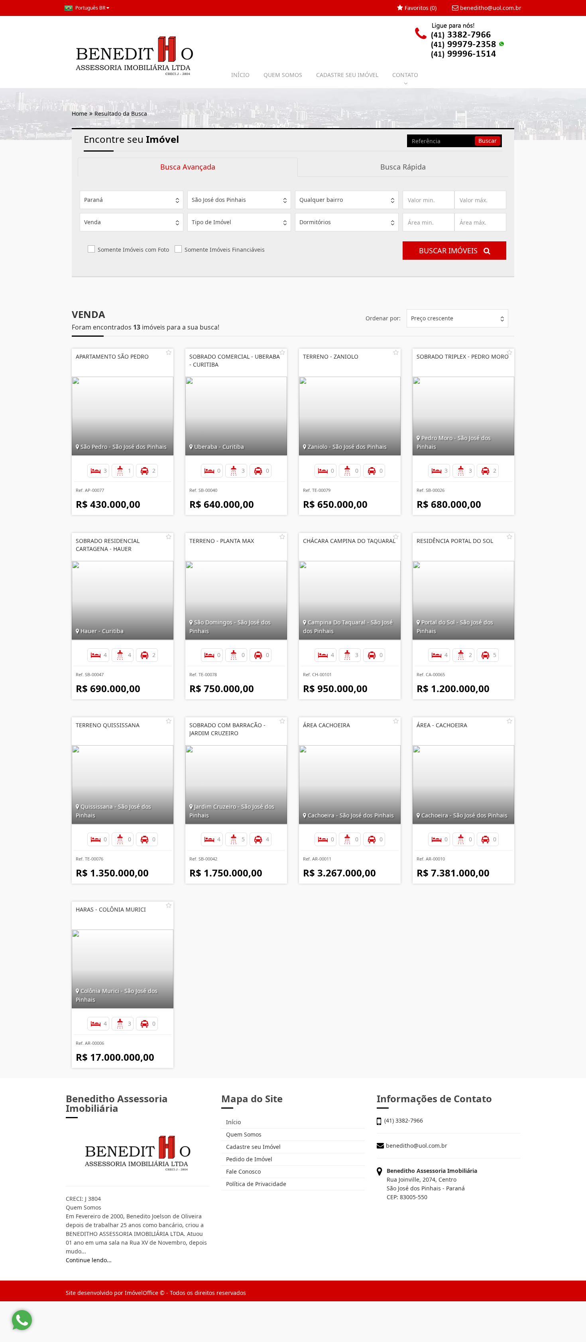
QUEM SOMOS (283, 75)
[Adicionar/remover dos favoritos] (168, 352)
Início (232, 1122)
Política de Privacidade (255, 1184)
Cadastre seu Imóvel (252, 1147)
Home (79, 113)
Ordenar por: (383, 318)
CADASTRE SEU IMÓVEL (347, 75)
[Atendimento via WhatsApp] (22, 1320)
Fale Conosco (242, 1171)
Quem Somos (243, 1134)
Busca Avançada (187, 167)
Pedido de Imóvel (248, 1159)
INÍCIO (240, 75)
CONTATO (405, 75)
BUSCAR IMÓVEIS (451, 250)
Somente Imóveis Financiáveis (225, 249)
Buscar (487, 140)
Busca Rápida (403, 167)
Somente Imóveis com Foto (133, 249)
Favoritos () (420, 8)
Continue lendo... (89, 1260)
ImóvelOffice (141, 1293)
